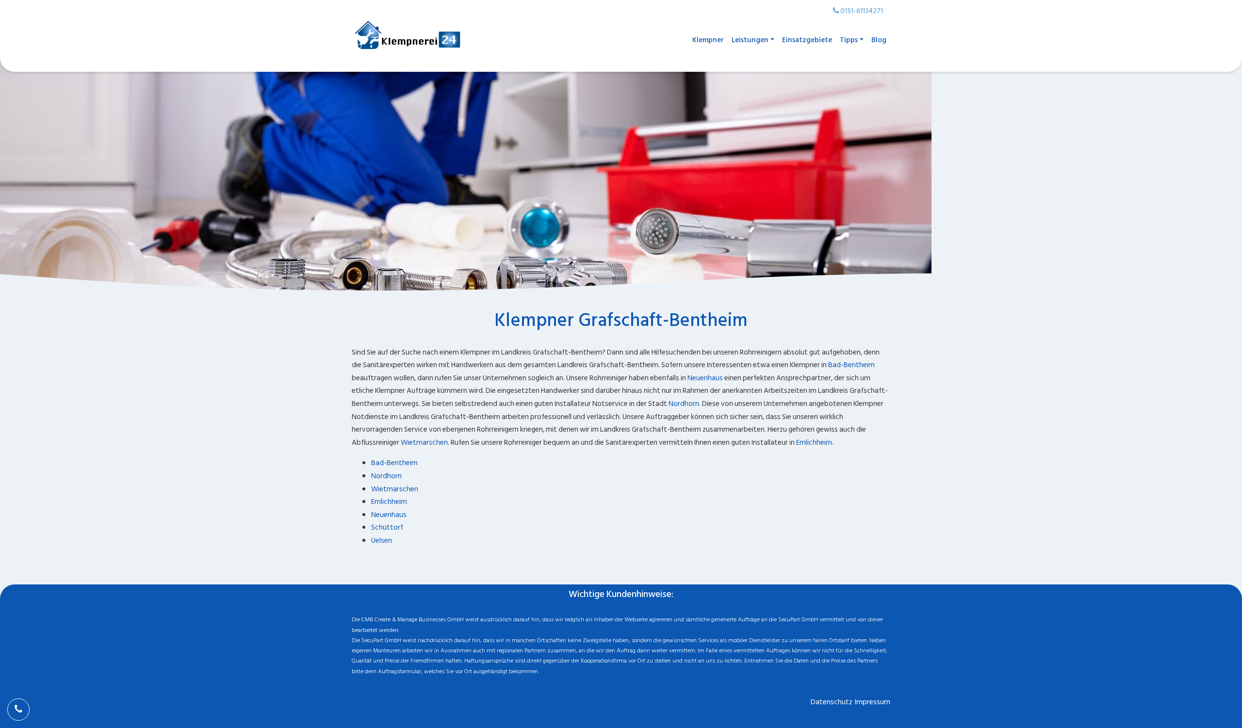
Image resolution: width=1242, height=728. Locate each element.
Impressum (872, 702)
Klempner (708, 40)
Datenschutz (831, 702)
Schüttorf (387, 527)
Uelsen (381, 540)
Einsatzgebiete (807, 40)
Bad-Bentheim (851, 365)
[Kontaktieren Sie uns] (18, 709)
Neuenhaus (705, 378)
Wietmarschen (424, 443)
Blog (878, 40)
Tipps (849, 40)
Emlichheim (814, 443)
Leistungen (750, 40)
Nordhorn (684, 404)
